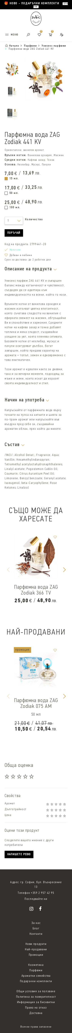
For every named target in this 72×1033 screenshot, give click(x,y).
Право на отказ (36, 1007)
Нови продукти (36, 944)
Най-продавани (36, 949)
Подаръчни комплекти (36, 981)
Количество (34, 219)
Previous (8, 569)
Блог (36, 928)
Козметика (36, 965)
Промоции (36, 955)
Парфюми (35, 970)
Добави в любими (21, 255)
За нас (36, 923)
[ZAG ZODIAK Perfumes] (32, 909)
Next (64, 569)
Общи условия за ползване (36, 991)
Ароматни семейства (36, 975)
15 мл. (14, 178)
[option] (36, 175)
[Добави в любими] (55, 537)
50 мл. (14, 193)
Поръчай (14, 232)
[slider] (20, 776)
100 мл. (15, 207)
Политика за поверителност (36, 996)
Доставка (36, 1013)
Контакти (36, 934)
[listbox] (14, 221)
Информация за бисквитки (36, 1002)
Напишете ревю (19, 854)
